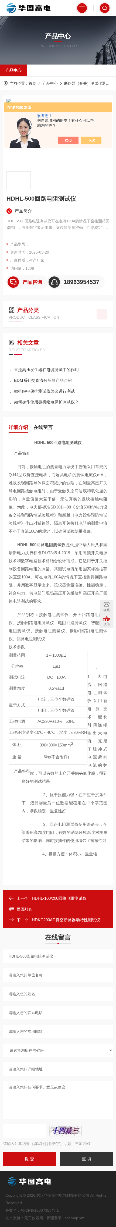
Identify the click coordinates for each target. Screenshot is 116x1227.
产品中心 (13, 70)
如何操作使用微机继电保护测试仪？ (46, 402)
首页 (32, 83)
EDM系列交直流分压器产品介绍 (43, 380)
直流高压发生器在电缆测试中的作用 (46, 369)
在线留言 (43, 427)
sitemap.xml (75, 1218)
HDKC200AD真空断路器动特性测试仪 (66, 919)
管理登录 (54, 1218)
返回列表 (24, 909)
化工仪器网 (33, 1218)
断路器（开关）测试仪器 (85, 83)
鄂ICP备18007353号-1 (40, 1210)
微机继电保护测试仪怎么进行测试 (44, 391)
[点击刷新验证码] (65, 1131)
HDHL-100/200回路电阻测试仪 (59, 898)
